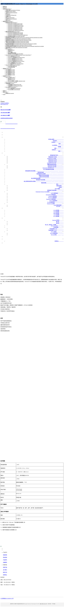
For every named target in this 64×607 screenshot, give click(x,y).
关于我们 (5, 569)
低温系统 (5, 554)
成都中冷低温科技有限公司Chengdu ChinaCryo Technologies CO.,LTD (19, 4)
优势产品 (5, 567)
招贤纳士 (5, 574)
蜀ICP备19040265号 (43, 603)
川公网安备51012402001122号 (7, 598)
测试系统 (5, 557)
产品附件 (5, 559)
